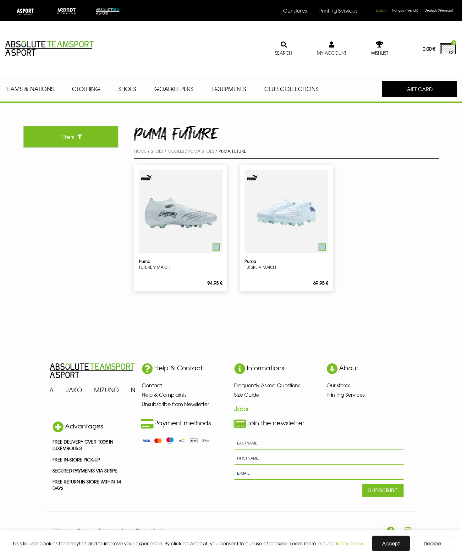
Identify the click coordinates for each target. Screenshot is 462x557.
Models (176, 151)
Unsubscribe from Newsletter (175, 404)
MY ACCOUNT (331, 53)
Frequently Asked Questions (267, 385)
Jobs (241, 408)
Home (140, 151)
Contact (152, 385)
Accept (391, 543)
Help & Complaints (164, 394)
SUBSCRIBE (383, 490)
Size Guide (246, 394)
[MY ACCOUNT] (331, 44)
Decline (432, 543)
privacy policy (347, 543)
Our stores (295, 10)
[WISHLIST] (380, 44)
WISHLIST (379, 53)
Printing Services (338, 10)
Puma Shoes (201, 151)
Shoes (157, 151)
